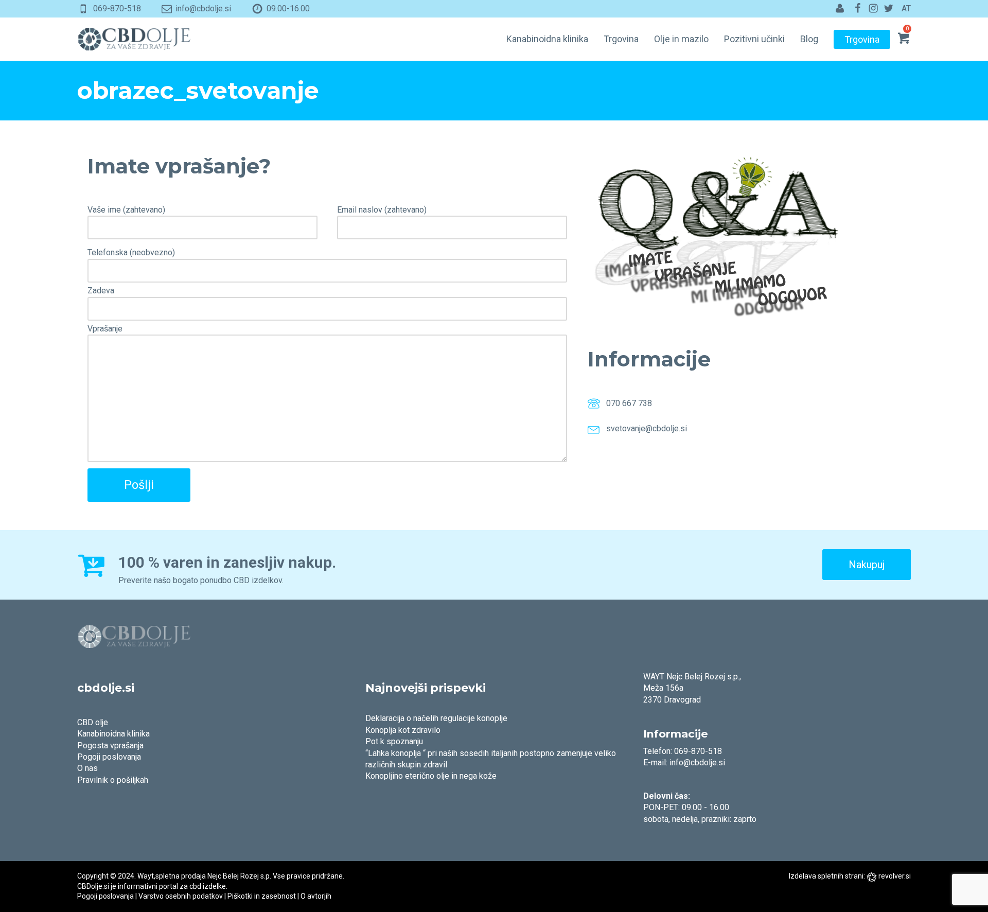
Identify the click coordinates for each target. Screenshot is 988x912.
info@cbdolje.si (203, 8)
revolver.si (894, 876)
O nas (87, 768)
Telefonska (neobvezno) (131, 252)
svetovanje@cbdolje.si (646, 428)
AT (906, 8)
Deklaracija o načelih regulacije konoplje (436, 718)
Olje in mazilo (681, 38)
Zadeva (100, 290)
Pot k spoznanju (394, 741)
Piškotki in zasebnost (261, 896)
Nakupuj (867, 564)
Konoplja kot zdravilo (402, 730)
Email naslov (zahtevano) (382, 210)
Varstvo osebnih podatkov (180, 896)
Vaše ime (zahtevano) (126, 210)
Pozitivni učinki (754, 38)
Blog (809, 38)
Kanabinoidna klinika (547, 38)
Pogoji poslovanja (109, 757)
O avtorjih (316, 896)
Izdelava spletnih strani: (827, 876)
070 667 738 (629, 403)
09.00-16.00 (288, 8)
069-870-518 (117, 8)
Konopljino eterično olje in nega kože (431, 776)
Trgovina (621, 38)
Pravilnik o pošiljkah (112, 780)
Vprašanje (104, 329)
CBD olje (92, 722)
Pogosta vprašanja (110, 745)
